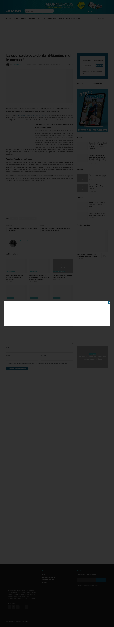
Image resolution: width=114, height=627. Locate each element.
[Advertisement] (57, 313)
